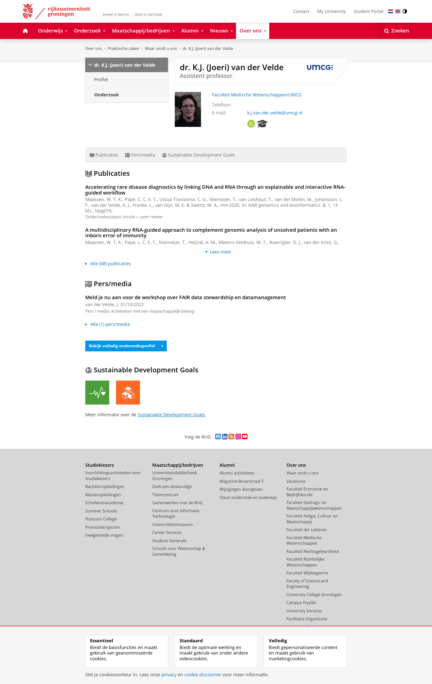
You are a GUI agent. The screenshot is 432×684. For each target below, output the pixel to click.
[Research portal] (262, 124)
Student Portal (369, 11)
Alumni (227, 465)
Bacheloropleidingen (104, 486)
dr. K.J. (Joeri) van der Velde (207, 48)
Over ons (93, 48)
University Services (304, 611)
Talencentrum (165, 494)
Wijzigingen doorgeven (241, 489)
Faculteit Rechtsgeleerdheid (312, 551)
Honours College (101, 519)
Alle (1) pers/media (110, 324)
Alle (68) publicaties (110, 263)
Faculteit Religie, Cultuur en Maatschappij (312, 518)
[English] (397, 11)
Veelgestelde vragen (104, 535)
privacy (169, 675)
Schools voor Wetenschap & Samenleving (178, 551)
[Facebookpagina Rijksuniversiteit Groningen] (218, 437)
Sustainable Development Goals (200, 155)
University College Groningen (314, 594)
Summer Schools (101, 511)
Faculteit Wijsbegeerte (307, 573)
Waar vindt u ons (161, 48)
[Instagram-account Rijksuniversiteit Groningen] (238, 437)
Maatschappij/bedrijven (177, 465)
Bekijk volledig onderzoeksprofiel (122, 346)
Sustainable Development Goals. (172, 415)
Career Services (167, 532)
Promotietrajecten (102, 527)
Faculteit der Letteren (306, 529)
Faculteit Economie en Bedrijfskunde (307, 491)
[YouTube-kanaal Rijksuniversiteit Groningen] (245, 437)
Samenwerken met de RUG (177, 502)
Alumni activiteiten (237, 473)
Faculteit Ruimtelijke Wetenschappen (305, 562)
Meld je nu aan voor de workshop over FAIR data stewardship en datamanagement (185, 297)
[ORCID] (251, 124)
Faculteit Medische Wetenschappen (304, 540)
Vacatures (296, 481)
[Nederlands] (390, 11)
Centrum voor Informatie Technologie (176, 513)
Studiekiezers (99, 465)
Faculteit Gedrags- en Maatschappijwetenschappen (314, 505)
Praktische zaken (124, 48)
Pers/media (142, 155)
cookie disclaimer (202, 675)
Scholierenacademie (104, 502)
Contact (301, 11)
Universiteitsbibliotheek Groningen (174, 475)
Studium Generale (169, 540)
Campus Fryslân (301, 602)
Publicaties (106, 155)
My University (331, 11)
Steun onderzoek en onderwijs (248, 497)
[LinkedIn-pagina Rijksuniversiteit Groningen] (225, 437)
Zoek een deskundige (172, 486)
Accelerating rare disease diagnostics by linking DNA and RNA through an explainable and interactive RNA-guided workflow (215, 190)
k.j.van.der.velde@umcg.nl (274, 113)
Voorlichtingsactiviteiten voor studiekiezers (113, 475)
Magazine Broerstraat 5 (242, 481)
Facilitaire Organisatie (306, 619)
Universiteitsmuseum (172, 524)
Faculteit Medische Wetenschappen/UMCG (257, 95)
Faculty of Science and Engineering (307, 583)
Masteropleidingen (103, 494)
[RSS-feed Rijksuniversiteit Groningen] (231, 437)
